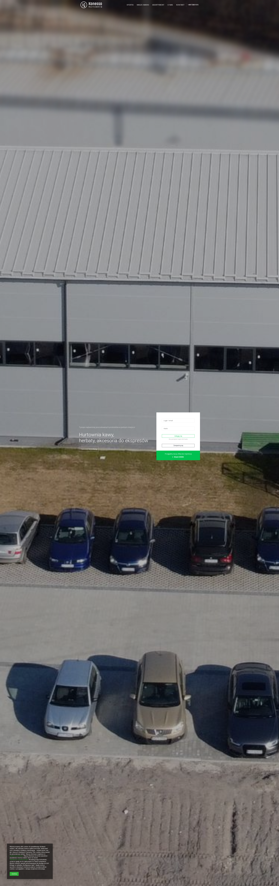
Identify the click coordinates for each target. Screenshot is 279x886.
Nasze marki (143, 5)
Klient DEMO (179, 457)
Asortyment (158, 5)
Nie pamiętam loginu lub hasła (178, 439)
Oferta (130, 5)
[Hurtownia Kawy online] (91, 5)
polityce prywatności (16, 856)
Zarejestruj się (178, 445)
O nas (170, 5)
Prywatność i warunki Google (19, 859)
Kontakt (180, 5)
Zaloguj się (178, 436)
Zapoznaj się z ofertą (89, 449)
